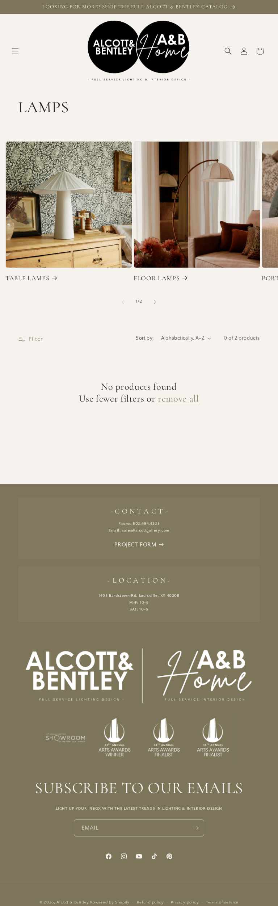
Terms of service (222, 902)
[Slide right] (155, 302)
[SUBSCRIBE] (196, 827)
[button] (15, 51)
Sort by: (144, 338)
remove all (178, 398)
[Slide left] (123, 302)
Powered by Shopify (110, 902)
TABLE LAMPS (27, 278)
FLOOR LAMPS (157, 278)
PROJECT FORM (135, 544)
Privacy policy (185, 902)
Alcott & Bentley (72, 902)
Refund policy (150, 902)
